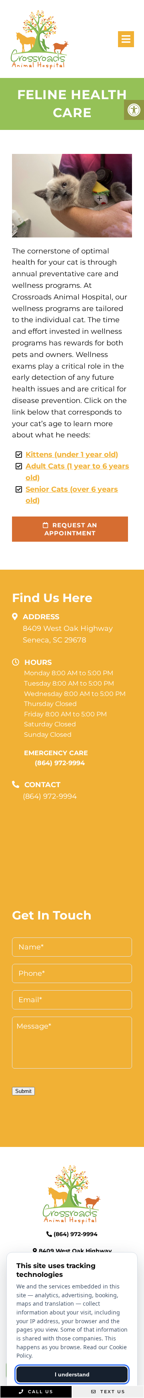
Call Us (39, 1391)
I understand (72, 1374)
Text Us (111, 1391)
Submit (23, 1091)
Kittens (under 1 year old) (72, 454)
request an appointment (70, 529)
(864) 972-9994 (60, 763)
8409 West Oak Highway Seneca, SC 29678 (68, 634)
